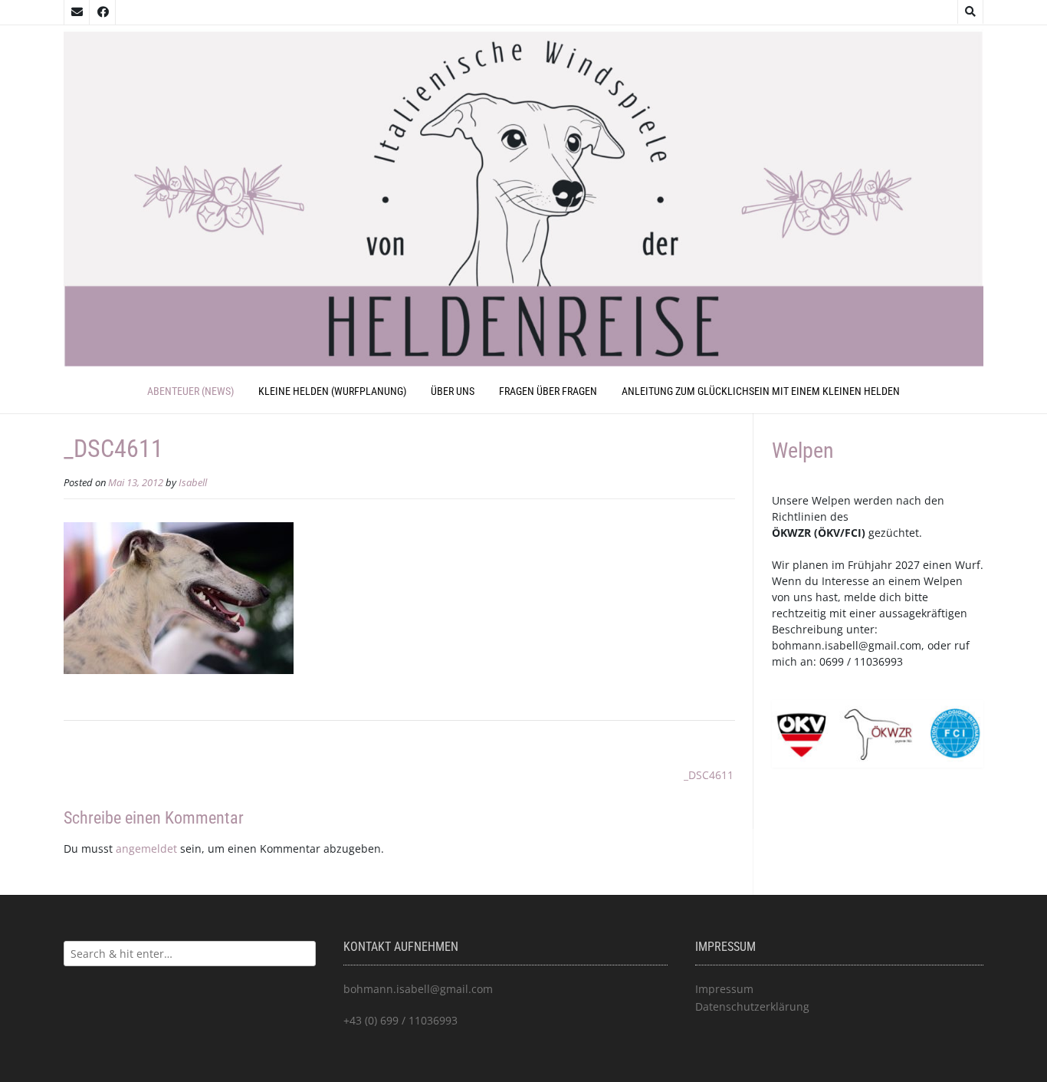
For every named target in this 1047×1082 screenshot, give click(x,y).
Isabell (193, 482)
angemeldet (146, 848)
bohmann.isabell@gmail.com (846, 645)
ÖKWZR (791, 532)
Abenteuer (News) (190, 391)
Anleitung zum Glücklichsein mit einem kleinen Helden (761, 391)
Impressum (724, 989)
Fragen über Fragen (548, 391)
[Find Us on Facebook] (103, 12)
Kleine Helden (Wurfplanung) (332, 391)
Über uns (452, 391)
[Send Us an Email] (77, 12)
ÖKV (829, 532)
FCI (853, 532)
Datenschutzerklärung (752, 1006)
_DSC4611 (709, 775)
